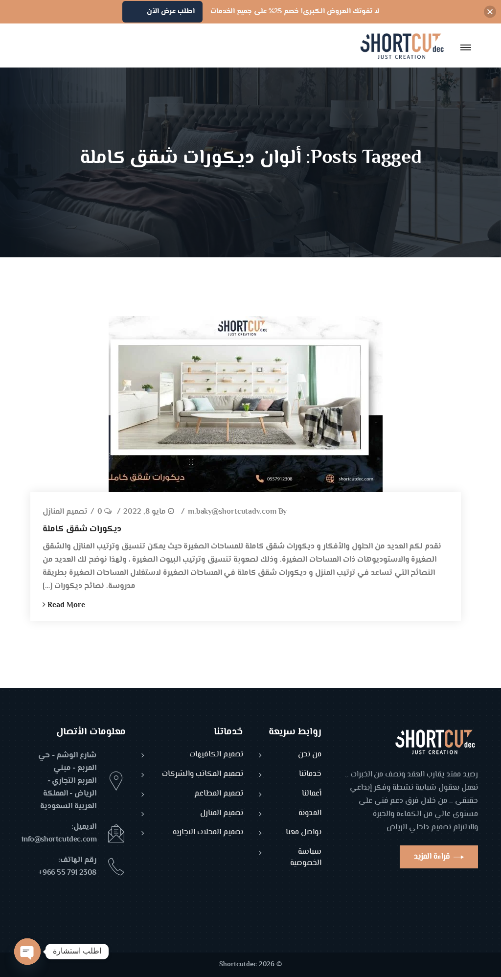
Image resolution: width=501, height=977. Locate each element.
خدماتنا (310, 774)
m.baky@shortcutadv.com (232, 512)
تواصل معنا (303, 833)
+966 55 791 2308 (67, 873)
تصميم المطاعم (218, 794)
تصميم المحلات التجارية (208, 833)
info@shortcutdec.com (59, 840)
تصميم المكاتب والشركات (202, 774)
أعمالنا (311, 794)
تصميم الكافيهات (216, 755)
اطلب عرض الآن (171, 11)
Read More (65, 605)
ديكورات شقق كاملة (82, 529)
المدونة (309, 813)
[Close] (490, 12)
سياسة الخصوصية (305, 858)
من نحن (309, 755)
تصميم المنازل (65, 512)
